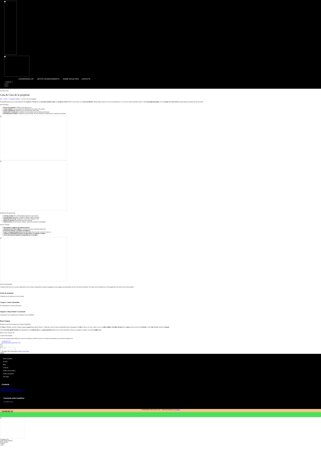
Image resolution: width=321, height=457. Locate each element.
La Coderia (177, 409)
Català (8, 82)
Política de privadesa (23, 351)
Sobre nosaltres (71, 79)
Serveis (6, 99)
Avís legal (6, 376)
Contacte (85, 79)
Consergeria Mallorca (14, 99)
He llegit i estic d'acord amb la (15, 351)
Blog (4, 364)
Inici (1, 99)
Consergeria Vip (26, 79)
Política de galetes (8, 373)
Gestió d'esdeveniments (48, 79)
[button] (26, 79)
